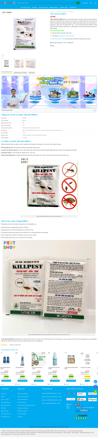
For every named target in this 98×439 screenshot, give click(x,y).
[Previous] (4, 34)
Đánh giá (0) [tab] (32, 72)
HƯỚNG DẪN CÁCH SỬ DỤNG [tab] (20, 72)
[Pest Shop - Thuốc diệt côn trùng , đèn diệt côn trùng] (8, 3)
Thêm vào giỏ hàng (85, 380)
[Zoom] (3, 55)
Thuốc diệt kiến (70, 11)
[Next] (45, 34)
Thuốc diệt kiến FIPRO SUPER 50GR (52, 368)
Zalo (93, 407)
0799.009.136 (50, 400)
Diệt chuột (34, 7)
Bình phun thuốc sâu (53, 7)
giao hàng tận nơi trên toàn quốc (66, 36)
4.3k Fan (78, 407)
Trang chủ (52, 11)
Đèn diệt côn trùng (43, 7)
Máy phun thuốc (64, 7)
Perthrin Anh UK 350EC (67, 367)
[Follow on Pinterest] (78, 404)
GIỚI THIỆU (85, 3)
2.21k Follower (86, 407)
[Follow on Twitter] (76, 404)
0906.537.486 (50, 393)
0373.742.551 (50, 396)
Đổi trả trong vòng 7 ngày (58, 38)
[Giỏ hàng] (95, 3)
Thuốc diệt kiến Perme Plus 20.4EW (35, 368)
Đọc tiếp (69, 380)
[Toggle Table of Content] (93, 110)
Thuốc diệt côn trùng (25, 7)
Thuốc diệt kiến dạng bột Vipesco (19, 368)
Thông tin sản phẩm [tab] (6, 72)
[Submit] (77, 3)
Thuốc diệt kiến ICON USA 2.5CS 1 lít (84, 368)
